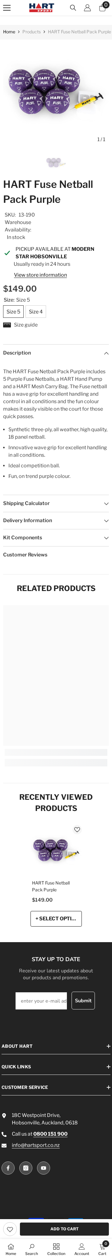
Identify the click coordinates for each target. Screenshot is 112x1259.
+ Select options (58, 919)
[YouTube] (43, 1168)
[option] (56, 92)
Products (31, 31)
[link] (10, 1229)
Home (9, 31)
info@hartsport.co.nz (36, 1145)
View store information (40, 275)
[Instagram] (25, 1168)
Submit (83, 1000)
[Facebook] (8, 1168)
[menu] (7, 8)
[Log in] (87, 7)
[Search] (73, 8)
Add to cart (64, 1229)
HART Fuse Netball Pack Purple (51, 886)
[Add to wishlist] (77, 829)
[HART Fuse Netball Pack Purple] (56, 850)
